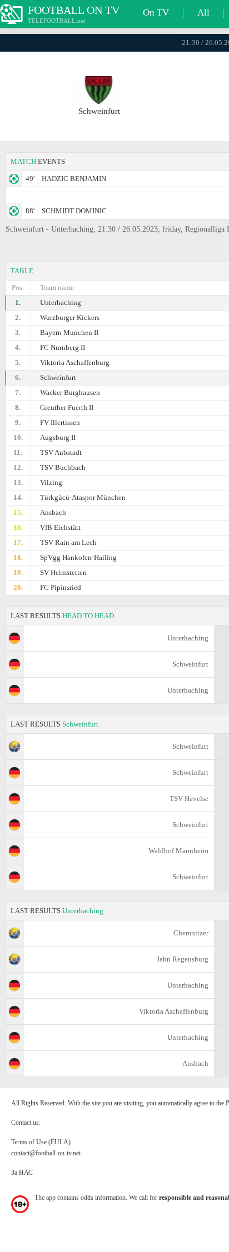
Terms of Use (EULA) (41, 1142)
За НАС (22, 1172)
